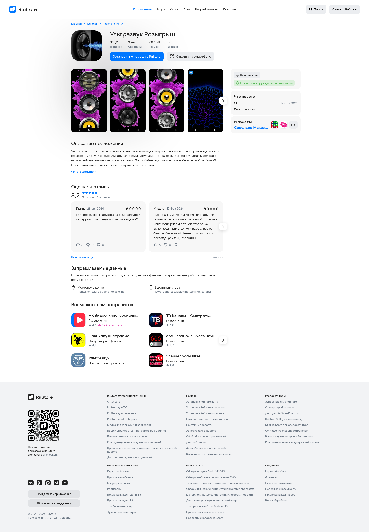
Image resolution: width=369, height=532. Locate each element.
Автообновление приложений (206, 448)
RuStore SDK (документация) (283, 419)
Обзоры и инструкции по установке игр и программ (220, 489)
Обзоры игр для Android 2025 (205, 471)
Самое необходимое (278, 483)
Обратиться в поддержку (54, 503)
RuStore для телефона (121, 413)
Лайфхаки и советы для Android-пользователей (217, 483)
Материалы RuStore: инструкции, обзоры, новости (219, 494)
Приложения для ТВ (120, 500)
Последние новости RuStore (204, 518)
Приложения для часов (280, 494)
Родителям (114, 489)
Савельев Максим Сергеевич (251, 127)
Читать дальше (82, 171)
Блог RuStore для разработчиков (286, 425)
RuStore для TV (117, 407)
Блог (186, 9)
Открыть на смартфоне (193, 56)
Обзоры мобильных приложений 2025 (211, 477)
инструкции (50, 454)
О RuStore (113, 401)
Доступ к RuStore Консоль (282, 413)
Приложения (143, 9)
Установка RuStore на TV (202, 401)
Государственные (119, 483)
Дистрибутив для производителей (129, 457)
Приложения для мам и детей (205, 512)
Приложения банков (120, 477)
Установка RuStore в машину (205, 413)
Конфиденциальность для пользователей (134, 442)
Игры (161, 9)
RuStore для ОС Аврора (122, 419)
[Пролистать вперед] (223, 101)
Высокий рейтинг (276, 500)
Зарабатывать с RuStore (281, 401)
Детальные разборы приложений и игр (211, 500)
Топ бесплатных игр (120, 506)
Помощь (229, 9)
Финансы (271, 477)
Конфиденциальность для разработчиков (292, 442)
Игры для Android (118, 471)
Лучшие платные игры (121, 512)
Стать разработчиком (279, 407)
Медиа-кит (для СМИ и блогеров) (129, 425)
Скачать (344, 9)
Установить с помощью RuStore (137, 56)
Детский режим (196, 442)
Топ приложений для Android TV (207, 506)
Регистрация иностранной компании (289, 436)
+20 (293, 125)
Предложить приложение (54, 494)
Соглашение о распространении (286, 430)
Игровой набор (275, 471)
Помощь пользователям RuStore (207, 419)
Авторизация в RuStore (201, 430)
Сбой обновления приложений (206, 436)
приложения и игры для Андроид (49, 517)
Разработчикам (206, 9)
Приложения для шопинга (124, 494)
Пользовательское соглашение (127, 436)
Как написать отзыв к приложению (208, 454)
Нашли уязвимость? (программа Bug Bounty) (136, 430)
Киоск (174, 9)
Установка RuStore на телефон (206, 407)
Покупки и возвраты (199, 425)
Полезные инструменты (281, 489)
